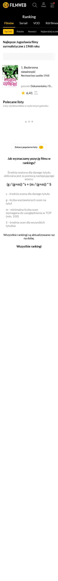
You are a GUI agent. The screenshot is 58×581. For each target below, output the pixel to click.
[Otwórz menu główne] (52, 5)
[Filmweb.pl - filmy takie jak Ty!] (14, 5)
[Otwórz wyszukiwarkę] (35, 5)
